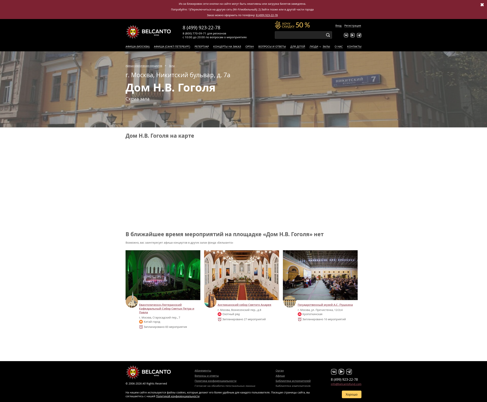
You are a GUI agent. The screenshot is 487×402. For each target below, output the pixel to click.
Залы (326, 46)
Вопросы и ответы (272, 46)
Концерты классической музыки (148, 32)
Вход (338, 25)
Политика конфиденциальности (215, 381)
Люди (314, 46)
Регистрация (352, 25)
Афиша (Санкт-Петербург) (172, 46)
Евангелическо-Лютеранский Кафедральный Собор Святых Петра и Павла (166, 308)
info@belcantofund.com (346, 384)
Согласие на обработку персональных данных (225, 386)
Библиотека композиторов (293, 386)
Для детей (297, 46)
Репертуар (202, 46)
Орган (249, 46)
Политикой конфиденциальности (178, 396)
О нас (339, 46)
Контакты (354, 46)
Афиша (280, 375)
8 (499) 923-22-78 (267, 15)
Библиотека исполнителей (293, 381)
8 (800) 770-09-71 (194, 33)
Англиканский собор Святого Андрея (244, 305)
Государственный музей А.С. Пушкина (325, 305)
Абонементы (203, 370)
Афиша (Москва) (138, 46)
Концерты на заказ (227, 46)
